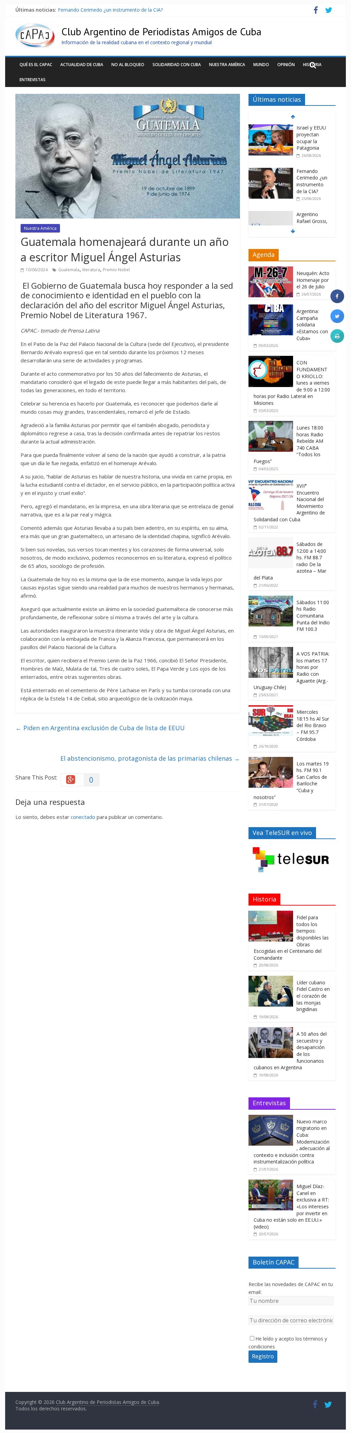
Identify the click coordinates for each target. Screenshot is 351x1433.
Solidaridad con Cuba (177, 64)
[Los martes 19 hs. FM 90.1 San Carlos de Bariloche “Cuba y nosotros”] (271, 760)
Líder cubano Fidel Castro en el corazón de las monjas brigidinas (313, 995)
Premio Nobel (116, 270)
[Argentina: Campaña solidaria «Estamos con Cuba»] (271, 308)
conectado (83, 816)
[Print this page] (337, 340)
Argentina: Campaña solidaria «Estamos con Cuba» (312, 324)
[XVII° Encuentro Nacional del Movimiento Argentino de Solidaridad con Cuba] (271, 482)
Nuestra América (227, 64)
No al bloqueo (127, 64)
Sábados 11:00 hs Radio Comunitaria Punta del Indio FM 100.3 (313, 615)
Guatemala (69, 270)
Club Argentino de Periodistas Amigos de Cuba (161, 31)
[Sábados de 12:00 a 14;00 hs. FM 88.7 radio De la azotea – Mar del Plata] (271, 541)
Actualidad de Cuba (81, 64)
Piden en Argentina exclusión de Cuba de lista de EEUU (100, 728)
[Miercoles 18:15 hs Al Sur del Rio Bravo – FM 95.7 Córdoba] (271, 709)
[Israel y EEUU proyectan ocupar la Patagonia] (271, 128)
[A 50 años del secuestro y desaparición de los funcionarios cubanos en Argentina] (271, 1030)
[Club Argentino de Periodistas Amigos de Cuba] (35, 27)
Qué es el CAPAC (36, 64)
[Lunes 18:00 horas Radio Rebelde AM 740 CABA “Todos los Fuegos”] (271, 424)
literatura (91, 270)
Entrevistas (33, 80)
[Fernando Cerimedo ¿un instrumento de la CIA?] (271, 171)
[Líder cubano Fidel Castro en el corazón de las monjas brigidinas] (271, 979)
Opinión (286, 64)
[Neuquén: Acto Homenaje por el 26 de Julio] (271, 270)
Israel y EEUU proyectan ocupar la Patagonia (311, 137)
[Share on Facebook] (337, 301)
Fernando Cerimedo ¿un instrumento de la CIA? (110, 10)
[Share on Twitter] (337, 320)
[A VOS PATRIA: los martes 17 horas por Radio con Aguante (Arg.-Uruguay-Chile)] (271, 650)
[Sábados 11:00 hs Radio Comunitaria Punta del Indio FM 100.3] (271, 599)
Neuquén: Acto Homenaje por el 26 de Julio (312, 280)
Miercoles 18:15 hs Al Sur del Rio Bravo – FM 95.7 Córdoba (312, 725)
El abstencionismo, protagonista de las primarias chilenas (150, 758)
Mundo (261, 64)
